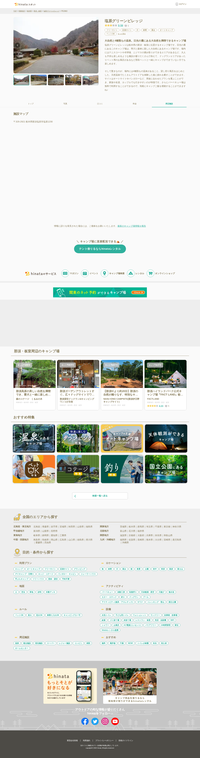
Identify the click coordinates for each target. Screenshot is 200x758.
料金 (135, 104)
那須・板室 (38, 11)
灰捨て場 (127, 620)
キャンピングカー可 (72, 615)
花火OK (39, 615)
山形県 (80, 526)
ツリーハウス (38, 579)
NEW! (130, 643)
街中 (155, 569)
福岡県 (123, 539)
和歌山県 (168, 535)
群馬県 (141, 526)
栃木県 (29, 11)
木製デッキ (50, 592)
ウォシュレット (139, 615)
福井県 (141, 531)
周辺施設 (169, 104)
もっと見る (122, 34)
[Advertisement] (73, 323)
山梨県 (45, 531)
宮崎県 (167, 539)
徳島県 (80, 539)
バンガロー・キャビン (67, 574)
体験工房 (121, 592)
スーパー (51, 643)
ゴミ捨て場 (114, 620)
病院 (88, 643)
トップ (31, 104)
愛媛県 (39, 542)
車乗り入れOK (53, 615)
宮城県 (63, 526)
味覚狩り (133, 592)
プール (146, 597)
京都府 (132, 535)
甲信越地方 (18, 531)
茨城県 (123, 526)
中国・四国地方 (21, 539)
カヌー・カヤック (109, 597)
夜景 (138, 569)
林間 (110, 569)
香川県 (89, 539)
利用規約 (86, 740)
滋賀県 (123, 535)
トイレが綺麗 (143, 643)
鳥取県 (36, 539)
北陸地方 (104, 531)
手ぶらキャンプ (21, 579)
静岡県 (45, 535)
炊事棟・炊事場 (170, 615)
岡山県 (54, 539)
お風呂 (116, 625)
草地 (31, 592)
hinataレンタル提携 (110, 630)
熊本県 (149, 539)
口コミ (100, 104)
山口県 (71, 539)
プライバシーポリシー (104, 740)
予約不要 (66, 579)
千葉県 (158, 526)
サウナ (140, 602)
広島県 (63, 539)
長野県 (54, 531)
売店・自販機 (160, 620)
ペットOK (19, 615)
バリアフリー (150, 625)
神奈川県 (176, 526)
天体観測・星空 (147, 592)
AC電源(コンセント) (132, 625)
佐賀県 (132, 539)
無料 (103, 643)
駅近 (177, 625)
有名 (155, 643)
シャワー (105, 625)
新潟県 (36, 531)
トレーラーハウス (88, 574)
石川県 (132, 531)
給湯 (103, 620)
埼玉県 (149, 526)
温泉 (17, 643)
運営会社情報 (72, 740)
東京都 (167, 526)
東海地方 (17, 535)
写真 (65, 104)
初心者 (164, 643)
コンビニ (78, 643)
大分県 (158, 539)
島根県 (45, 539)
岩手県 (54, 526)
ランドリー (155, 615)
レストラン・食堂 (142, 620)
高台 (124, 569)
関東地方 (22, 11)
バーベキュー (107, 592)
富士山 (180, 569)
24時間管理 (165, 625)
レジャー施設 (64, 643)
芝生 (23, 592)
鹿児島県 (176, 539)
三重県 (63, 535)
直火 (30, 615)
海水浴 (171, 592)
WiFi (172, 620)
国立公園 (172, 602)
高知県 (47, 542)
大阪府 (141, 535)
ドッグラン (134, 597)
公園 (147, 569)
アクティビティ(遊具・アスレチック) (117, 602)
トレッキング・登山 (155, 602)
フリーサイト (50, 569)
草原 (163, 569)
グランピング (79, 569)
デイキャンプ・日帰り (24, 574)
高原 (171, 569)
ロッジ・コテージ (45, 574)
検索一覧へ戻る (100, 495)
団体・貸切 (53, 579)
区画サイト (65, 569)
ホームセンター (21, 648)
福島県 (89, 526)
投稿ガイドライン (126, 740)
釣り (123, 597)
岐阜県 (36, 535)
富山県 (123, 531)
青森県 (45, 526)
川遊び (161, 592)
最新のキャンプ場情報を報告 (132, 226)
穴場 (122, 643)
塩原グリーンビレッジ (51, 11)
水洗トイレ (106, 615)
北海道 (36, 526)
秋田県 (71, 526)
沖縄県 (125, 542)
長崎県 (141, 539)
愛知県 (54, 535)
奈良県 (158, 535)
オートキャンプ (33, 569)
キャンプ (19, 569)
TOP (15, 11)
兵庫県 (149, 535)
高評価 (112, 643)
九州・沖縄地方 (107, 539)
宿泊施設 (39, 643)
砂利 (39, 592)
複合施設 (27, 643)
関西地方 (104, 535)
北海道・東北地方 (22, 526)
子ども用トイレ (122, 615)
